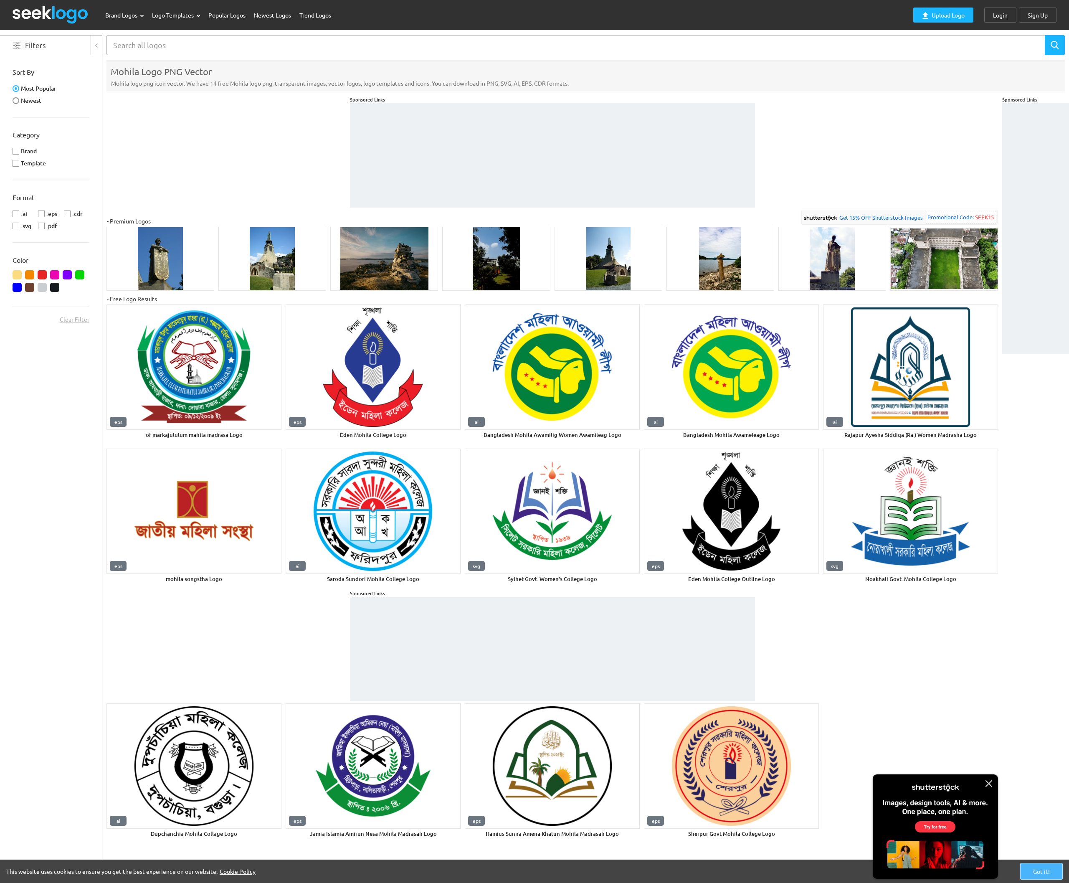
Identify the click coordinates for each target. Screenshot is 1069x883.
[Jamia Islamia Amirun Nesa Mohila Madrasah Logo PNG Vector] (373, 766)
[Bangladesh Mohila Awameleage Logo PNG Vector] (731, 367)
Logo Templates (173, 15)
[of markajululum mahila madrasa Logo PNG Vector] (193, 367)
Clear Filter (74, 319)
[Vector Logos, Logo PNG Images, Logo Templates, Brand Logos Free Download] (51, 14)
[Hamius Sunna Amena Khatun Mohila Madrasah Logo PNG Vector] (552, 766)
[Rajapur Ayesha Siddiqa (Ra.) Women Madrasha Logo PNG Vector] (910, 367)
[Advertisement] (1035, 228)
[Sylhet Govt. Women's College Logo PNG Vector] (552, 511)
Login (1000, 15)
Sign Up (1038, 15)
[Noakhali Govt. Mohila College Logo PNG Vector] (910, 511)
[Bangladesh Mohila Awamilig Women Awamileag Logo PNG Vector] (552, 367)
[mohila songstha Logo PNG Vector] (193, 511)
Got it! (1041, 871)
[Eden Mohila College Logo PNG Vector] (373, 367)
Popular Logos (227, 15)
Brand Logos (122, 15)
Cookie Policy (238, 871)
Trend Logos (315, 15)
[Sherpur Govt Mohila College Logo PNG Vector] (731, 766)
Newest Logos (272, 15)
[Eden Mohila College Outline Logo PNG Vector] (731, 511)
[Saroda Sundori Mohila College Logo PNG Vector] (373, 511)
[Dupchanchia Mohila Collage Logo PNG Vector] (193, 766)
